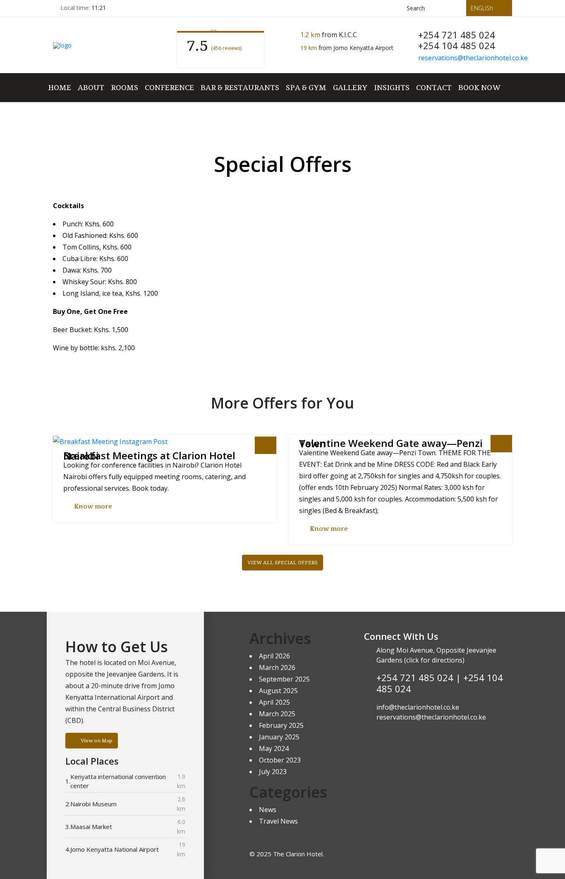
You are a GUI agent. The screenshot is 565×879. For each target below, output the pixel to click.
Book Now (479, 87)
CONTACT (434, 87)
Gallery (350, 87)
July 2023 (273, 771)
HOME (59, 87)
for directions (440, 660)
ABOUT (91, 87)
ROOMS (124, 87)
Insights (391, 87)
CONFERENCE (169, 87)
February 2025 (281, 725)
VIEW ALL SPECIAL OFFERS (282, 563)
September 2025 (284, 679)
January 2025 (279, 736)
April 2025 (274, 702)
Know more (93, 506)
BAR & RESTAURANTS (240, 87)
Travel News (278, 821)
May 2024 (274, 748)
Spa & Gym (306, 87)
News (267, 809)
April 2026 (274, 655)
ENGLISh (483, 8)
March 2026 (277, 667)
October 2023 (280, 760)
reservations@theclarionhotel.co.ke (473, 57)
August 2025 (278, 690)
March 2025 (277, 713)
